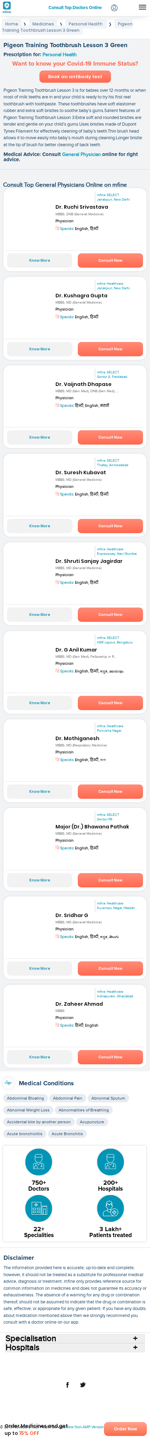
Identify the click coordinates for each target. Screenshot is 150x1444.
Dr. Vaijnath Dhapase (83, 384)
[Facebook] (67, 1388)
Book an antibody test (75, 76)
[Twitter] (82, 1388)
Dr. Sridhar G (71, 915)
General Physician (82, 154)
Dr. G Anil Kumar (76, 649)
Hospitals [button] (22, 1347)
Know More (39, 260)
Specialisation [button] (31, 1338)
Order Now (125, 1429)
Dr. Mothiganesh (77, 738)
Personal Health (60, 55)
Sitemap (106, 1371)
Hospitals (76, 1360)
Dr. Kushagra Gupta (81, 295)
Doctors (97, 1360)
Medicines (52, 1366)
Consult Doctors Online (39, 1360)
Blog (110, 1366)
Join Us (127, 1366)
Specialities (121, 1360)
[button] (114, 8)
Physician (64, 221)
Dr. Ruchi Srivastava (81, 206)
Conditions (26, 1366)
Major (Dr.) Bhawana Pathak (92, 826)
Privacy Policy (79, 1371)
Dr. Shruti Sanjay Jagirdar (88, 561)
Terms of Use (48, 1371)
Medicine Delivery (84, 1366)
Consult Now (110, 260)
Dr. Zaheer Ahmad (79, 1003)
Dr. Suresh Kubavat (80, 472)
